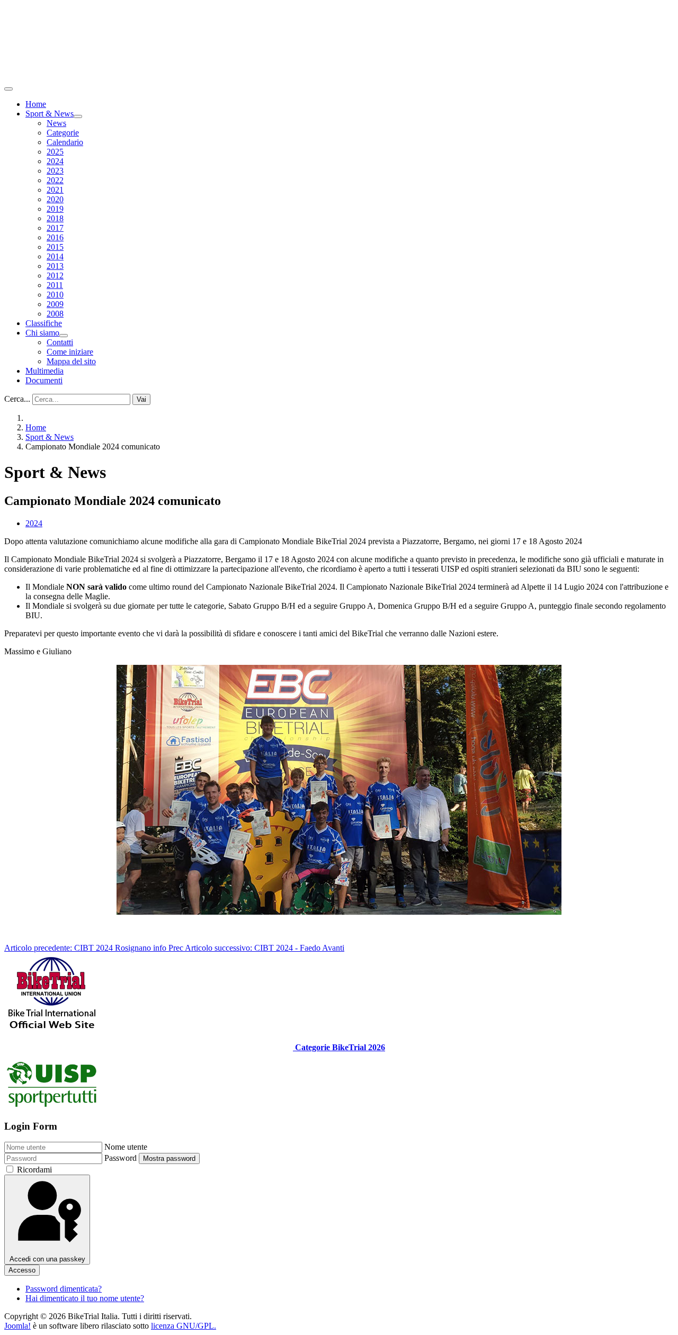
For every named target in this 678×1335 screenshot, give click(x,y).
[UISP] (52, 1105)
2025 (55, 151)
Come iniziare (70, 351)
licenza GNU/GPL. (183, 1325)
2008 (55, 313)
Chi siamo (42, 332)
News (56, 123)
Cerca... (17, 398)
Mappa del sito (71, 361)
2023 (55, 170)
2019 (55, 208)
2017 (55, 227)
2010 (55, 294)
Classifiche (43, 323)
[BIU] (52, 1029)
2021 (55, 189)
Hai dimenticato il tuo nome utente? (84, 1298)
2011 (55, 285)
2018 (55, 218)
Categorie (63, 132)
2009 (55, 304)
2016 (55, 237)
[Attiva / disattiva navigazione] (8, 89)
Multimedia (44, 370)
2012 (55, 275)
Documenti (44, 380)
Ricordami (34, 1169)
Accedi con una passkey (47, 1259)
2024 (55, 161)
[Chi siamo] (63, 335)
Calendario (65, 142)
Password (120, 1157)
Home (35, 104)
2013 (55, 265)
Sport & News (49, 113)
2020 (55, 199)
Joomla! (17, 1325)
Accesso (21, 1270)
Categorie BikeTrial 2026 (339, 1047)
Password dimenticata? (63, 1288)
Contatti (60, 342)
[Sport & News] (78, 116)
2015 (55, 246)
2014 (55, 256)
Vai (141, 399)
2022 (55, 180)
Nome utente (125, 1146)
